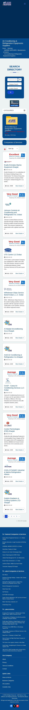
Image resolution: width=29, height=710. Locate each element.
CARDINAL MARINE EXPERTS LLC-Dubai (12, 546)
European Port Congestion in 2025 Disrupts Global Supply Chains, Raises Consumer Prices (13, 613)
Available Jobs (6, 687)
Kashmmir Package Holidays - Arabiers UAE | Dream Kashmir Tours (14, 578)
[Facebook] (11, 706)
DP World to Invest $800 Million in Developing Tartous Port (12, 627)
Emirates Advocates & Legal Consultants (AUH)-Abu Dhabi (14, 543)
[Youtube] (17, 706)
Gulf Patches (5, 591)
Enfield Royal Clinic (6, 604)
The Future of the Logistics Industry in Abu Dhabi (13, 642)
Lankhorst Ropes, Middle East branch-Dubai (12, 563)
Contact (4, 668)
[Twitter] (14, 706)
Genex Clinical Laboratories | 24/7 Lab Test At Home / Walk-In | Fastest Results (14, 598)
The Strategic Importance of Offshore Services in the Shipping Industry (14, 632)
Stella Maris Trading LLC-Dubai (9, 549)
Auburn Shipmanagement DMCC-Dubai (11, 555)
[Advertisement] (14, 23)
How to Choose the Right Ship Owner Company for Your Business (13, 639)
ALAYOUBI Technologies (8, 594)
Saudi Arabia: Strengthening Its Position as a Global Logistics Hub (14, 646)
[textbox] (14, 84)
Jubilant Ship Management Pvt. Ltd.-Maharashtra (13, 557)
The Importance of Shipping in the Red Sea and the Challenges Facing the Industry (13, 618)
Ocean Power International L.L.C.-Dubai (11, 560)
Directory (10, 48)
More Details (19, 186)
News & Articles (6, 677)
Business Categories (8, 680)
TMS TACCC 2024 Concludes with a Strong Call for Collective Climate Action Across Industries (13, 650)
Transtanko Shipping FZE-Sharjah (10, 566)
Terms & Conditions (7, 665)
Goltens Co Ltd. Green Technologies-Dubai (12, 552)
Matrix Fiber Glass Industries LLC (10, 601)
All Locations (6, 683)
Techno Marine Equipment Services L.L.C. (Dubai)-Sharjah (13, 538)
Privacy (4, 662)
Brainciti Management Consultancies (10, 586)
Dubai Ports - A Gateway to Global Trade (11, 635)
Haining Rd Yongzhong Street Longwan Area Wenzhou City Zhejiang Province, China (12, 582)
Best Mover (5, 574)
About (4, 659)
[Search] (10, 92)
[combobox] (14, 83)
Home (4, 48)
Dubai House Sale (6, 589)
